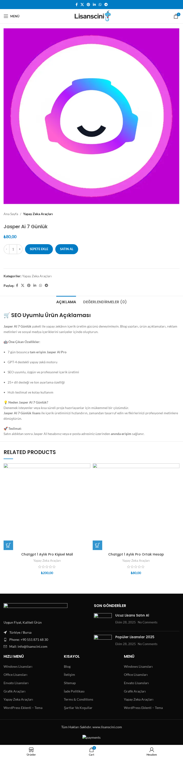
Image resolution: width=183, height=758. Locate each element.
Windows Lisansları (18, 666)
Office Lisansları (15, 674)
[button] (8, 545)
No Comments (148, 622)
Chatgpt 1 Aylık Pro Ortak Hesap (136, 554)
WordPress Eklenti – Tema (23, 708)
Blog (67, 666)
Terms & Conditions (78, 699)
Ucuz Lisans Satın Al (132, 615)
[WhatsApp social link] (100, 4)
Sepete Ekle (39, 249)
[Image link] (35, 608)
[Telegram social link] (106, 4)
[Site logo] (91, 16)
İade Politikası (74, 691)
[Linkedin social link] (94, 4)
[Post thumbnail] (103, 620)
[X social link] (82, 4)
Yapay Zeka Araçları (38, 214)
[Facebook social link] (76, 4)
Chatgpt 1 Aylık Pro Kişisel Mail (47, 554)
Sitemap (70, 683)
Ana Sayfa (11, 214)
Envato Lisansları (16, 683)
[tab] (66, 301)
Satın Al (66, 249)
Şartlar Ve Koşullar (78, 708)
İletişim (69, 674)
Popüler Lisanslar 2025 (134, 637)
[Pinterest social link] (88, 4)
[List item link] (46, 639)
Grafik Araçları (14, 691)
